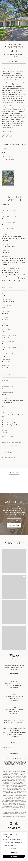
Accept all (14, 856)
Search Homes (14, 525)
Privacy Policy (20, 764)
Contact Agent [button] (14, 61)
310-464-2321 (14, 688)
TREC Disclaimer (14, 736)
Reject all (14, 848)
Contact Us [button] (14, 520)
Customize (14, 852)
